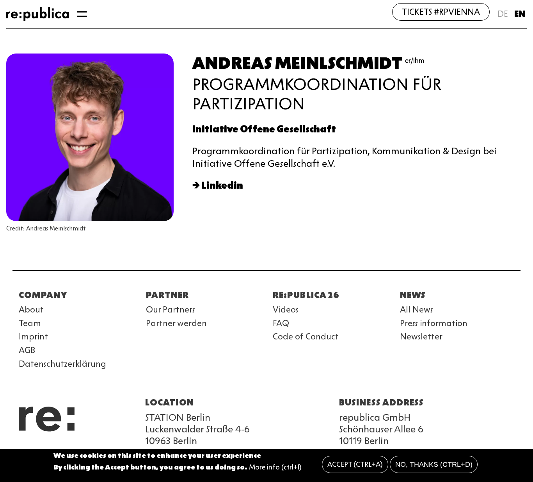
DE (502, 14)
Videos (285, 309)
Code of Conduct (306, 336)
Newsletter (421, 336)
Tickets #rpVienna (441, 12)
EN (519, 14)
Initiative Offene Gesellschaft (264, 129)
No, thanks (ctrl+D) (434, 464)
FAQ (281, 323)
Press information (433, 323)
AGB (27, 350)
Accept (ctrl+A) (355, 464)
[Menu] (82, 14)
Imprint (33, 336)
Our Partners (170, 309)
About (31, 309)
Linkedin (222, 185)
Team (30, 323)
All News (416, 309)
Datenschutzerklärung (62, 364)
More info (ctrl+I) (275, 467)
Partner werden (176, 323)
